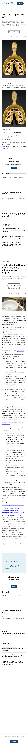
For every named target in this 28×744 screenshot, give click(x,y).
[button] (3, 3)
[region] (14, 739)
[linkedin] (11, 36)
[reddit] (16, 36)
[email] (18, 36)
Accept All (14, 741)
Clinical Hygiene (6, 261)
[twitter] (14, 36)
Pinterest (5, 148)
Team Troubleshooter (14, 283)
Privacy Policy (22, 737)
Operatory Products (7, 10)
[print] (25, 36)
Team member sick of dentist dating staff (13, 512)
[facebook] (9, 36)
